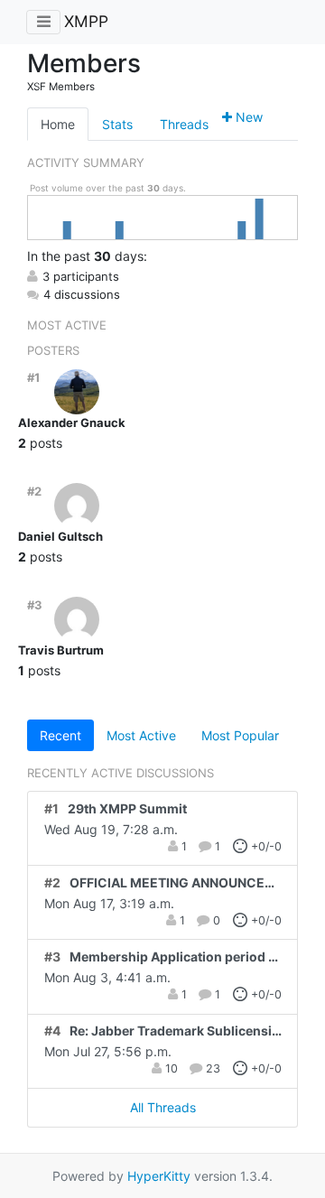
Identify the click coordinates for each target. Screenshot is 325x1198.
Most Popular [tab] (240, 735)
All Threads (163, 1107)
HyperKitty (158, 1176)
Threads (184, 124)
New (247, 117)
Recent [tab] (60, 735)
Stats (117, 124)
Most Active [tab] (141, 735)
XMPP (86, 21)
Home (58, 124)
